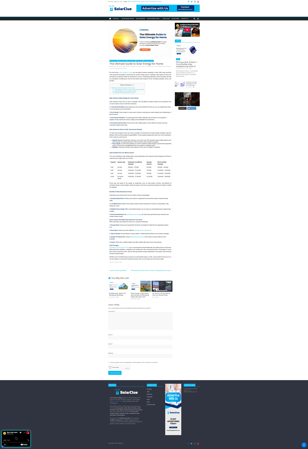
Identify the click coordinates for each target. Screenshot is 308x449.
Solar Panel (175, 18)
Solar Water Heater (128, 18)
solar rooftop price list (160, 66)
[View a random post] (198, 18)
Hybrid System (113, 60)
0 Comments (127, 66)
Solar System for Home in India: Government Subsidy (128, 89)
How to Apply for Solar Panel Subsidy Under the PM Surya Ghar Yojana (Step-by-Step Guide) (152, 1)
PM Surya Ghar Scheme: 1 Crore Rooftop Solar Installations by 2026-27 (186, 64)
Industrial (149, 394)
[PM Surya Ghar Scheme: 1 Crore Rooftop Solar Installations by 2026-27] (187, 44)
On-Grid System (131, 60)
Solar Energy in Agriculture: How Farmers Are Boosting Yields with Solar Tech (140, 295)
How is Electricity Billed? (117, 270)
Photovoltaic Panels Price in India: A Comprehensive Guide (151, 270)
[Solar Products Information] (110, 18)
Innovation (149, 397)
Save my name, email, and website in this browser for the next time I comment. (134, 362)
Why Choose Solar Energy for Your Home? (122, 88)
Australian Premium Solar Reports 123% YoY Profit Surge (191, 83)
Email (110, 344)
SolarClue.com (117, 401)
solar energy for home (149, 66)
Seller (148, 402)
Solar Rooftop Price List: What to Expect (124, 91)
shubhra (120, 66)
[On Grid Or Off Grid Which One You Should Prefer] (162, 282)
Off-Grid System (122, 60)
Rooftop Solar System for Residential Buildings (117, 294)
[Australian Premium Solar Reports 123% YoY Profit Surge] (180, 81)
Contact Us (184, 18)
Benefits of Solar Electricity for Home (123, 92)
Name (110, 335)
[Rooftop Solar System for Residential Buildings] (118, 282)
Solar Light (166, 18)
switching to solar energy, (134, 214)
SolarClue (120, 443)
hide (133, 85)
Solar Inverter (140, 18)
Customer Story (151, 404)
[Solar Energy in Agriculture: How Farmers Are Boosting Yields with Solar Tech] (140, 282)
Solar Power (139, 60)
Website (110, 353)
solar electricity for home (138, 66)
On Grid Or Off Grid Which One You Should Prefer (161, 294)
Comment (111, 311)
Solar (148, 391)
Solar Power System (153, 18)
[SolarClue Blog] (126, 389)
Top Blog (115, 18)
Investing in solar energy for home (119, 247)
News (178, 59)
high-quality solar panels (137, 237)
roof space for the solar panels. (142, 230)
